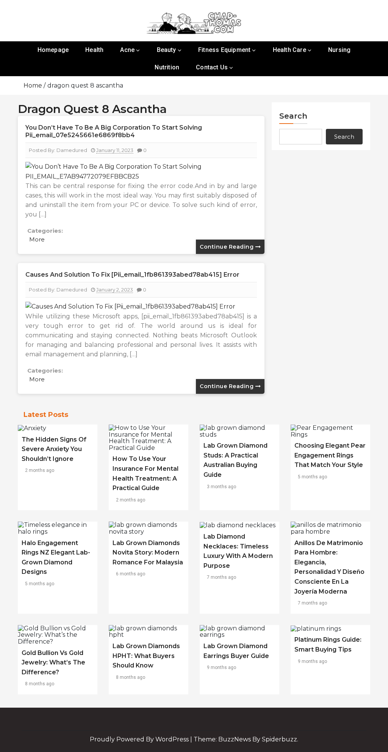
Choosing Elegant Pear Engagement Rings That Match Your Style (330, 455)
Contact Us (212, 67)
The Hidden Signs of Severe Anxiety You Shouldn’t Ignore (54, 449)
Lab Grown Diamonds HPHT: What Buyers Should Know (146, 655)
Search (293, 116)
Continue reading (227, 246)
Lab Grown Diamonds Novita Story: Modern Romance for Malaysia (148, 552)
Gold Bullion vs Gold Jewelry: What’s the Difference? (53, 662)
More (37, 239)
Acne (127, 49)
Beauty (166, 49)
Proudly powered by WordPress (140, 739)
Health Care (289, 49)
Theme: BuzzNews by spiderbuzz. (246, 739)
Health (94, 49)
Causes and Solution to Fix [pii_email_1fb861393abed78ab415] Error (132, 274)
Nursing (339, 49)
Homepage (53, 49)
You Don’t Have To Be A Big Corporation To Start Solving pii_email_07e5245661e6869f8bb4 (113, 131)
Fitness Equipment (224, 49)
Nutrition (167, 67)
